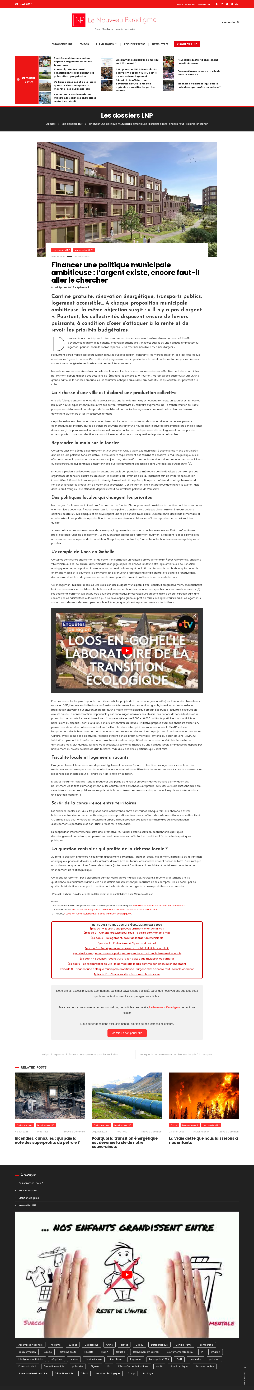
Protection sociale (54, 1366)
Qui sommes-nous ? (31, 1183)
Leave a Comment (74, 1131)
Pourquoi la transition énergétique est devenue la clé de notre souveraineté (125, 1142)
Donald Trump (184, 1344)
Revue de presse (134, 44)
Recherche (229, 22)
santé (159, 1366)
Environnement (24, 1125)
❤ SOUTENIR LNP (187, 44)
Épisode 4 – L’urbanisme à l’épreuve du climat (127, 943)
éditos (84, 44)
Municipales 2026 (84, 250)
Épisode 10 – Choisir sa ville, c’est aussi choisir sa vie (127, 974)
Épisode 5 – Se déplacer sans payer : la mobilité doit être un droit (127, 948)
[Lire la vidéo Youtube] (127, 650)
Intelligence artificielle (30, 1359)
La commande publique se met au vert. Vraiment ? (137, 61)
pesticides (195, 1359)
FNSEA (104, 1352)
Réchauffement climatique (133, 1366)
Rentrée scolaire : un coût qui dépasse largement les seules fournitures (73, 61)
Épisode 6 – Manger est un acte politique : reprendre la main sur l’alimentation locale (127, 953)
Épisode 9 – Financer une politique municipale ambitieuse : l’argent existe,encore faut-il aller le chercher (127, 969)
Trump (131, 1373)
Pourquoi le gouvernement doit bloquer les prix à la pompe (175, 1054)
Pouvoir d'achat (27, 1366)
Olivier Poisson (82, 256)
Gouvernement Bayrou (146, 1352)
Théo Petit (42, 1131)
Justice (74, 1359)
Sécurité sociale (64, 1373)
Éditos (174, 1125)
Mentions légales (29, 1198)
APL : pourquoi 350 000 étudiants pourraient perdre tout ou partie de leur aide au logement (136, 73)
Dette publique (159, 1344)
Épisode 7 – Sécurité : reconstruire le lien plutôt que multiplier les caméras (127, 958)
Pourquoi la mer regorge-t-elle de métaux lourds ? (199, 72)
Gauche (120, 1352)
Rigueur (95, 1366)
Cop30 (139, 1344)
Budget (73, 1344)
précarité (77, 1366)
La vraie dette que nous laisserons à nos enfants (203, 1140)
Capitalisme (91, 1344)
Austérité (56, 1344)
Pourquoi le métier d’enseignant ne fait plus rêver (198, 61)
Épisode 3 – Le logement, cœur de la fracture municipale (127, 938)
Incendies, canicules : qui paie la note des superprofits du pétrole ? (199, 85)
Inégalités (56, 1359)
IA (202, 1352)
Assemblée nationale (30, 1344)
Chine (109, 1344)
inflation (215, 1352)
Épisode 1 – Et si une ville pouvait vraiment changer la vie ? (127, 928)
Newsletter (204, 4)
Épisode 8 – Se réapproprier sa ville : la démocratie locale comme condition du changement (127, 964)
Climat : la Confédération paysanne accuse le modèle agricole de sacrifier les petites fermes (135, 85)
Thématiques (105, 44)
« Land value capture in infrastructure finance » (159, 905)
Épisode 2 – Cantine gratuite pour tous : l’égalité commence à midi (127, 932)
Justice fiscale (94, 1359)
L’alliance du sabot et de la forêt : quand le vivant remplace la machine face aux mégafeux (75, 85)
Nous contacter (186, 4)
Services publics (205, 1366)
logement (135, 1359)
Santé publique (179, 1366)
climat (124, 1344)
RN (108, 1366)
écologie (148, 1373)
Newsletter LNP (27, 1205)
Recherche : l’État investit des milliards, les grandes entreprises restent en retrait (75, 98)
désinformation (27, 1352)
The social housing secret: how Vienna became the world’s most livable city (114, 909)
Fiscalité (88, 1352)
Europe (48, 1352)
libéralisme (116, 1359)
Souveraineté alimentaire (32, 1373)
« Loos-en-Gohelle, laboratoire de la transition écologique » (97, 913)
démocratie (206, 1344)
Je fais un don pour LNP (127, 1033)
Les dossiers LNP (61, 44)
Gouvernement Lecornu (180, 1352)
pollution (214, 1359)
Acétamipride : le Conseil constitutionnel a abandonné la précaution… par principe (74, 73)
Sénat (84, 1373)
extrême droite (68, 1352)
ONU (179, 1359)
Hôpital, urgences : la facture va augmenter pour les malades (80, 1054)
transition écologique (108, 1373)
